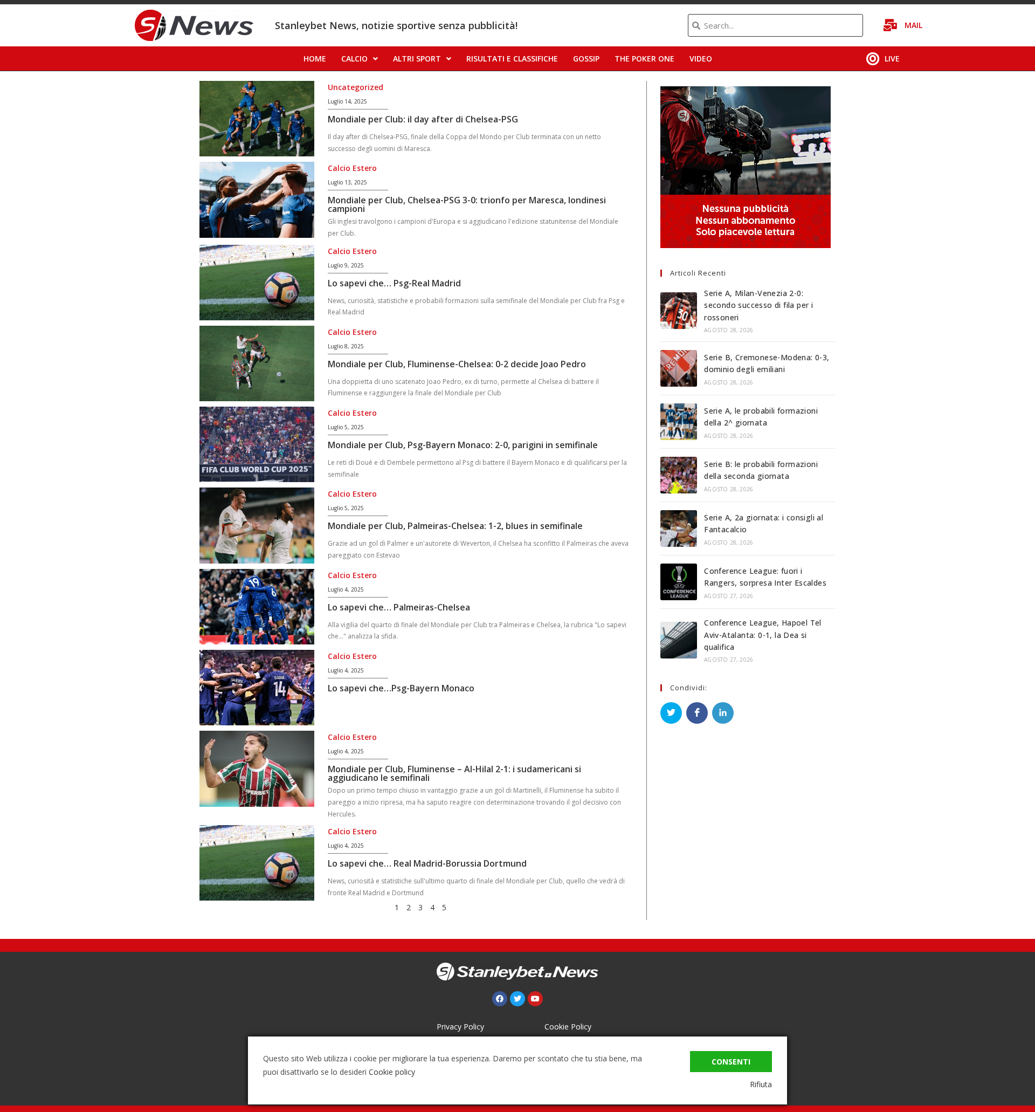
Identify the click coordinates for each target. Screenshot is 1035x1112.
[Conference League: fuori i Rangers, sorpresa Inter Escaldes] (678, 582)
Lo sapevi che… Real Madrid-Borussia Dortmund (427, 863)
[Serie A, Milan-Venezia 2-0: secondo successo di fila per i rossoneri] (678, 310)
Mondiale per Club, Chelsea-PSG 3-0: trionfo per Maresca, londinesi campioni (467, 204)
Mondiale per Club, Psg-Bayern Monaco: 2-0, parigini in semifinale (463, 445)
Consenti (731, 1061)
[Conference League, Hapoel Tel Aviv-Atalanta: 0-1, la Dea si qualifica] (678, 640)
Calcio (354, 58)
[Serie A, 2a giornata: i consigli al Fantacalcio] (678, 528)
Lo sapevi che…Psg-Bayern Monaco (401, 688)
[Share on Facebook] (697, 713)
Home (314, 58)
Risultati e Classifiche (512, 58)
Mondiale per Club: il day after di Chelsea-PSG (423, 119)
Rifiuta (761, 1084)
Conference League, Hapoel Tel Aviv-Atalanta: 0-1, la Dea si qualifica (763, 634)
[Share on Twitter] (671, 713)
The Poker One (644, 58)
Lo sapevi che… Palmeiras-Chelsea (399, 607)
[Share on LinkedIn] (723, 713)
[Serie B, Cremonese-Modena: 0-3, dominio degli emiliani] (678, 368)
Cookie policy (392, 1072)
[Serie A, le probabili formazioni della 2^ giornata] (678, 421)
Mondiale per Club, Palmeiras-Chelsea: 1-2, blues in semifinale (455, 526)
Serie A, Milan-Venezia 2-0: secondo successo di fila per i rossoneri (758, 305)
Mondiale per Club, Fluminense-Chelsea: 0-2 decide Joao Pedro (457, 364)
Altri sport (417, 58)
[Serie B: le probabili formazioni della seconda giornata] (678, 475)
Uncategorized (355, 87)
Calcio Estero (352, 168)
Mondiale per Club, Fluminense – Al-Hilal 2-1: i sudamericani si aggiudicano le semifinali (454, 773)
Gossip (586, 58)
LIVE (892, 58)
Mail (913, 25)
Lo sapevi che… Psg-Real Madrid (394, 283)
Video (700, 58)
